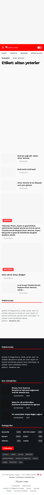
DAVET (32, 436)
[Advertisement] (22, 22)
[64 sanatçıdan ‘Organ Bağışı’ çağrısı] (6, 416)
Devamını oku (14, 321)
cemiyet (6, 454)
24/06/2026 (18, 396)
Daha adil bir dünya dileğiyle (13, 275)
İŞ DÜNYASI (7, 220)
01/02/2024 (23, 293)
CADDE (32, 441)
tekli (20, 462)
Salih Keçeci (8, 269)
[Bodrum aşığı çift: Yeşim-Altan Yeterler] (9, 158)
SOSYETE (13, 462)
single (5, 462)
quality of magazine (23, 458)
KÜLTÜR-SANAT (32, 432)
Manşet (11, 436)
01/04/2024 (8, 238)
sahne (35, 458)
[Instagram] (20, 326)
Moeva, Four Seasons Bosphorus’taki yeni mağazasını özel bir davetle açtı (25, 390)
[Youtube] (15, 326)
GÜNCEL (11, 441)
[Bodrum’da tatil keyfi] (9, 172)
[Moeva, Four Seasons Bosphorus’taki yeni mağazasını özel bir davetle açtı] (6, 389)
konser (20, 454)
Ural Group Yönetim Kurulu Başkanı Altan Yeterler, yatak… (28, 287)
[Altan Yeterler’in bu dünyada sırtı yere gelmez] (9, 185)
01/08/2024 (23, 172)
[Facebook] (4, 326)
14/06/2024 (23, 188)
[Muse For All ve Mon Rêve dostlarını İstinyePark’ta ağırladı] (6, 404)
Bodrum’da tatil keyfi (26, 169)
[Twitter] (9, 326)
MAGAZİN (11, 432)
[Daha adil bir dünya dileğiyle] (22, 257)
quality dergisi (8, 458)
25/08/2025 (23, 161)
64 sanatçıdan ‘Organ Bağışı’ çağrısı (27, 414)
